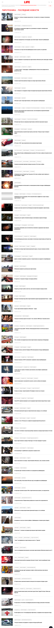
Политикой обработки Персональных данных (28, 5)
